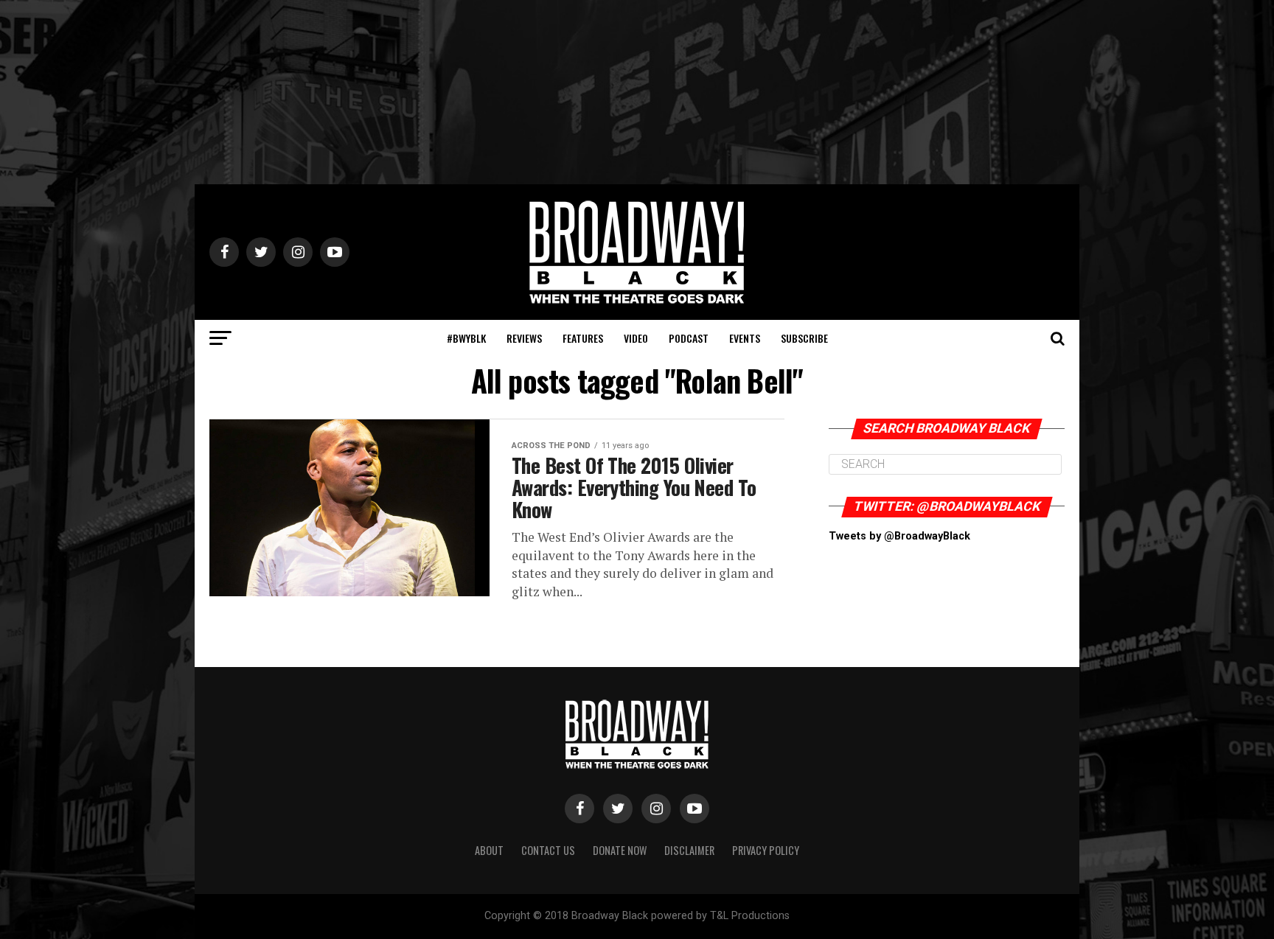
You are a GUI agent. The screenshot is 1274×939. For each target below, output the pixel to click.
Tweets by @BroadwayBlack (899, 536)
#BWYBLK (466, 338)
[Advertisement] (637, 92)
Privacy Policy (765, 850)
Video (636, 338)
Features (583, 338)
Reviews (524, 338)
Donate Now (620, 850)
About (489, 850)
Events (744, 338)
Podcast (689, 338)
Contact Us (548, 850)
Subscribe (804, 338)
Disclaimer (689, 850)
